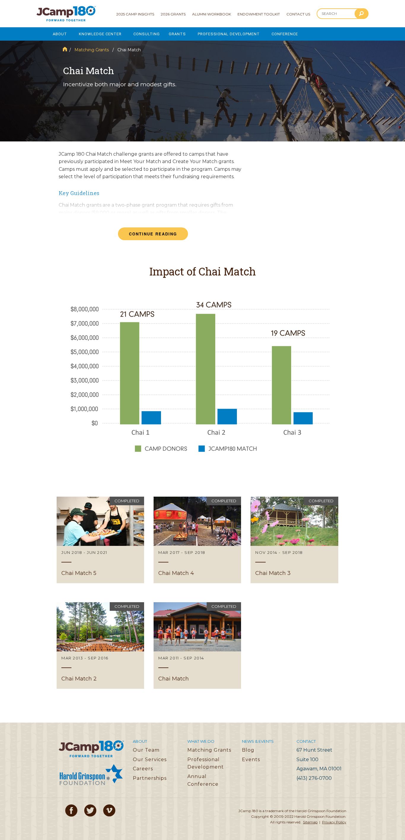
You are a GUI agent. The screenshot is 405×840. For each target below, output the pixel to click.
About (60, 34)
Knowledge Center (100, 34)
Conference (285, 34)
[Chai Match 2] (100, 645)
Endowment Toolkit (258, 14)
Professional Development (229, 34)
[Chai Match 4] (197, 540)
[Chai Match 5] (100, 540)
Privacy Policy (334, 822)
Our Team (146, 750)
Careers (143, 769)
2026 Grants (173, 14)
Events (251, 759)
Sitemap (310, 822)
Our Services (150, 759)
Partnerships (150, 778)
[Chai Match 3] (294, 540)
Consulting (146, 34)
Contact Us (298, 14)
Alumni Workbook (211, 14)
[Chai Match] (197, 645)
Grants (177, 34)
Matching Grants (91, 49)
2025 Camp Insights (135, 14)
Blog (248, 750)
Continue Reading (153, 234)
